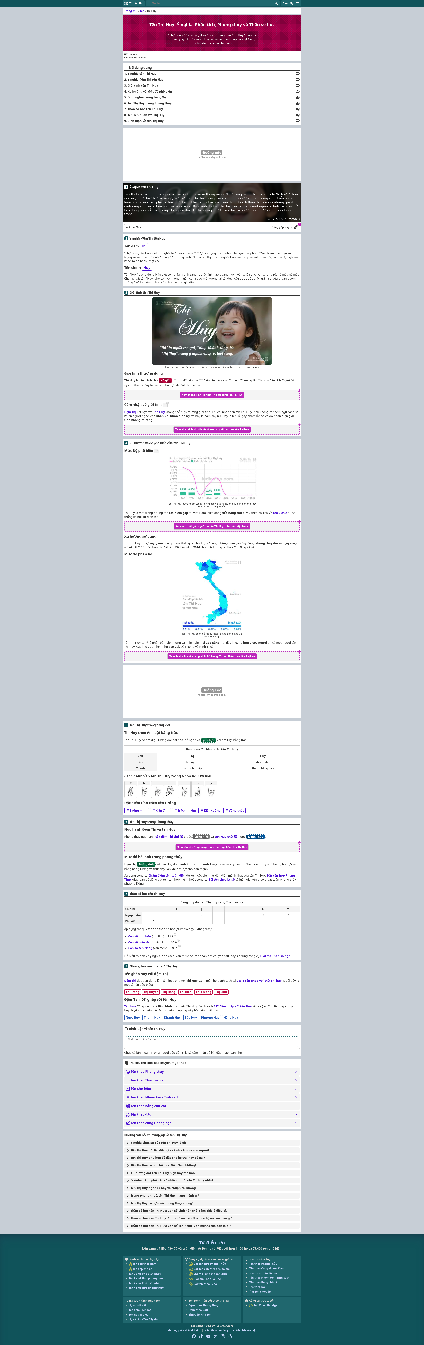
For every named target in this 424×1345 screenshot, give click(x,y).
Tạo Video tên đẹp (265, 1305)
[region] (212, 154)
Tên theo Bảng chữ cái (263, 1282)
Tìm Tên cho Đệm (260, 1291)
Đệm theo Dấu (198, 1310)
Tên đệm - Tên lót (140, 1310)
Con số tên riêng (140, 948)
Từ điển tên (212, 1242)
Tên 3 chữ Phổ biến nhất (145, 1274)
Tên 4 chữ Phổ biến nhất (145, 1283)
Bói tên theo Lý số (221, 879)
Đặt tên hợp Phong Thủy (209, 1264)
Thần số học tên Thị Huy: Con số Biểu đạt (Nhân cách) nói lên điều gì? (181, 1218)
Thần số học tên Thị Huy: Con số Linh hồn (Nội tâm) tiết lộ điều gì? (179, 1211)
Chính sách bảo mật (244, 1330)
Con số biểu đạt (139, 942)
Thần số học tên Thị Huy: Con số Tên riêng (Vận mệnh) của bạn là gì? (181, 1226)
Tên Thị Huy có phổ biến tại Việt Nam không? (163, 1165)
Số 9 (174, 942)
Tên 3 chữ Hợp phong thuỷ (146, 1278)
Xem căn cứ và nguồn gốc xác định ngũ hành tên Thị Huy (212, 847)
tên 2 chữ (280, 513)
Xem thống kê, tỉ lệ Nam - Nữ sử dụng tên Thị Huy (212, 394)
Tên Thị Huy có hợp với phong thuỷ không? (162, 1203)
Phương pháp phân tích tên (184, 1330)
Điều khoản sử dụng (217, 1330)
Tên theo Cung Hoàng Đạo (266, 1268)
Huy (146, 267)
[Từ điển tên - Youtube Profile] (208, 1336)
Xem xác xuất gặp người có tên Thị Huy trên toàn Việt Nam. (212, 526)
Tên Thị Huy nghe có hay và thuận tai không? (164, 1188)
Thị (144, 246)
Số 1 (170, 936)
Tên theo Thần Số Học (263, 1273)
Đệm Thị (130, 412)
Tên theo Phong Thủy (263, 1264)
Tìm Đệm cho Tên (200, 1314)
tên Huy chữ (226, 837)
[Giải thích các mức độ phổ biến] (156, 451)
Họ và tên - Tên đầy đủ (143, 1319)
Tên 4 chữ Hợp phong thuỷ (146, 1288)
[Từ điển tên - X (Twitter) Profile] (215, 1336)
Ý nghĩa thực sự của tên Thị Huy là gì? (158, 1143)
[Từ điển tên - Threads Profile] (230, 1336)
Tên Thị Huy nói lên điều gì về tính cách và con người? (170, 1150)
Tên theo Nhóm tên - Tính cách (269, 1277)
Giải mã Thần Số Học (207, 1279)
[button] (213, 3)
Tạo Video (137, 227)
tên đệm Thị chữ (169, 837)
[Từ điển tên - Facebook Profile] (193, 1336)
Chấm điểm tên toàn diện (167, 875)
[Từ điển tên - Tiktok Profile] (201, 1336)
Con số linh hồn (139, 936)
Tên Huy (159, 412)
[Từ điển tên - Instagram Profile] (223, 1336)
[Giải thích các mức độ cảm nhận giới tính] (165, 405)
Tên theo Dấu (258, 1287)
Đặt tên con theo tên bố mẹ (211, 1269)
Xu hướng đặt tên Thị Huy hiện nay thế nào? (163, 1173)
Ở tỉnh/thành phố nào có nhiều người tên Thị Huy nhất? (172, 1180)
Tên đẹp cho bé (142, 1269)
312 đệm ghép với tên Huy (233, 1006)
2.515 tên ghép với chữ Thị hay (259, 981)
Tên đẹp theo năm (144, 1264)
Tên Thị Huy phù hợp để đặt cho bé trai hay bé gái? (168, 1158)
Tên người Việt (138, 1314)
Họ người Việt (138, 1305)
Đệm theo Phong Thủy (203, 1305)
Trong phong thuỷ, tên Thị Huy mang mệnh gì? (165, 1195)
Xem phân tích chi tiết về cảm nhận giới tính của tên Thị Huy (212, 429)
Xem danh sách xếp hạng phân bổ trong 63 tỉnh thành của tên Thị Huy (212, 656)
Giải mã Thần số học (275, 956)
